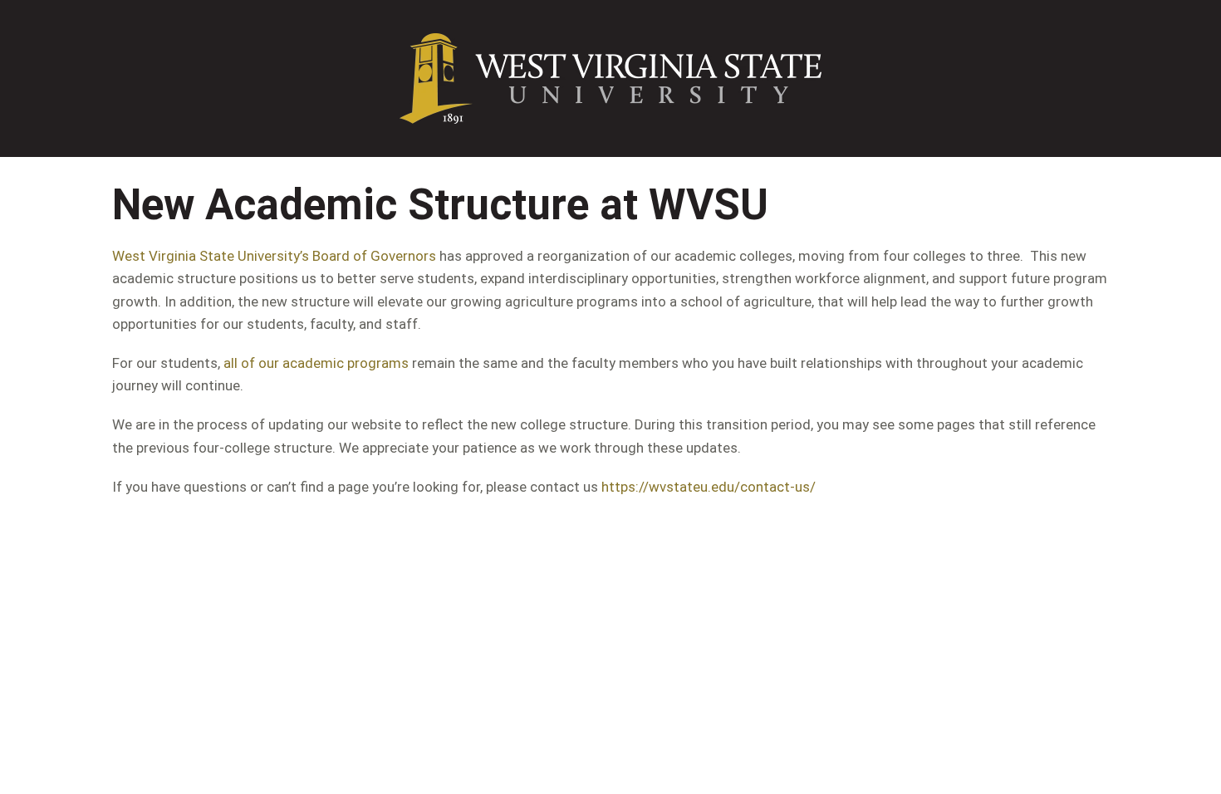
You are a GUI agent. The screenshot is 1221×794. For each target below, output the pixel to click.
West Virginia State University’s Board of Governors (274, 256)
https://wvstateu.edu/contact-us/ (708, 486)
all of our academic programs (316, 363)
